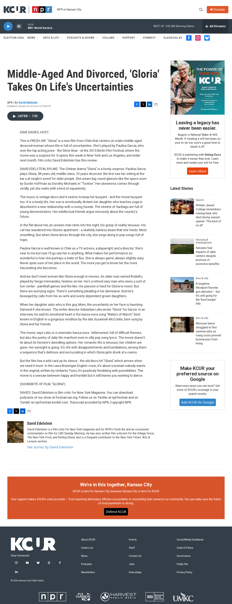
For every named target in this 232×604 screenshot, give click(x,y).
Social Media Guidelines (190, 539)
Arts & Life (51, 37)
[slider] (24, 26)
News (31, 37)
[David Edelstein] (15, 432)
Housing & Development (204, 241)
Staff (132, 547)
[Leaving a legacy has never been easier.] (198, 88)
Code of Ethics (185, 547)
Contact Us (135, 556)
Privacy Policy (184, 572)
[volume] (19, 26)
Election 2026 (14, 37)
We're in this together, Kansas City (116, 484)
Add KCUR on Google (197, 402)
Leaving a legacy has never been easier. (197, 125)
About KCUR (88, 539)
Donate (219, 9)
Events (133, 539)
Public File (182, 564)
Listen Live (87, 547)
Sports (200, 199)
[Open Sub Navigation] (38, 37)
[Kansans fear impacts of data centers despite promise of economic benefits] (182, 246)
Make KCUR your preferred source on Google (197, 374)
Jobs (131, 564)
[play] (8, 26)
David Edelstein (28, 102)
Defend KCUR (116, 511)
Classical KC (173, 37)
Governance (183, 556)
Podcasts (86, 564)
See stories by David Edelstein (50, 447)
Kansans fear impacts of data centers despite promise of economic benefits (207, 256)
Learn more (197, 171)
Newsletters (88, 572)
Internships (135, 572)
